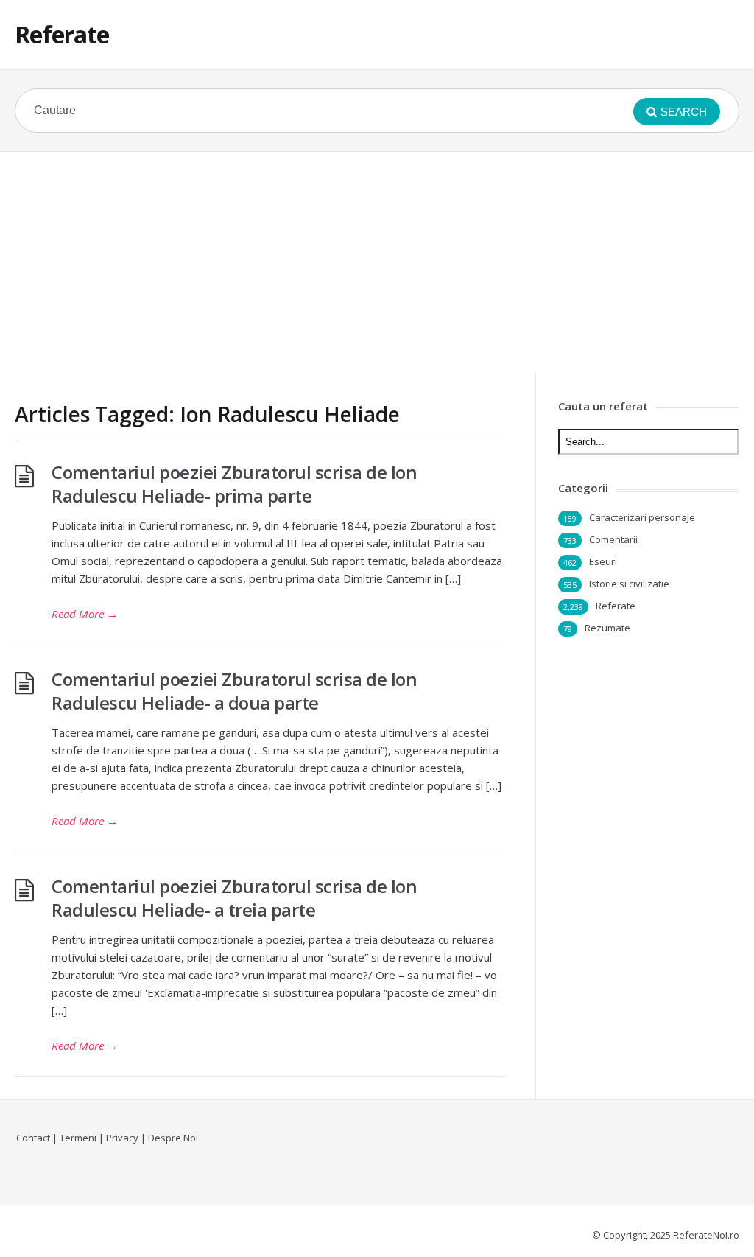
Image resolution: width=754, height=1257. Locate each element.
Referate (62, 34)
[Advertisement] (377, 262)
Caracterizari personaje (642, 517)
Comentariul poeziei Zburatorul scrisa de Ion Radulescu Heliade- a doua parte (234, 691)
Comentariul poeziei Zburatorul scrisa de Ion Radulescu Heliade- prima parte (234, 484)
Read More (85, 613)
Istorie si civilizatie (629, 583)
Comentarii (613, 539)
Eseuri (603, 561)
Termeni (78, 1137)
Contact (33, 1137)
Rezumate (607, 627)
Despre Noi (173, 1137)
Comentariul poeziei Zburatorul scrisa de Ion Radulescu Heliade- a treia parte (234, 898)
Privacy (122, 1137)
